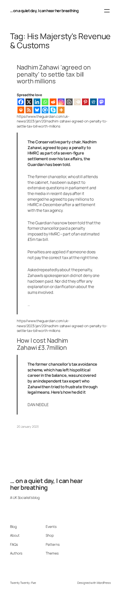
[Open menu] (107, 11)
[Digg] (93, 101)
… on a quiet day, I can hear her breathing (44, 10)
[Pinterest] (85, 101)
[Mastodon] (101, 101)
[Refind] (45, 110)
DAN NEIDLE (38, 404)
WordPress (104, 583)
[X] (29, 101)
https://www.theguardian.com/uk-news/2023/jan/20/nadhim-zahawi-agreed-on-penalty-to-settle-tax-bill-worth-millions (62, 121)
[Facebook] (20, 101)
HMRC (33, 204)
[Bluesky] (37, 110)
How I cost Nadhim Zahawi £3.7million (42, 343)
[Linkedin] (37, 101)
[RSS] (29, 110)
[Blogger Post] (69, 101)
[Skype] (53, 110)
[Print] (20, 110)
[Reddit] (53, 101)
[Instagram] (61, 101)
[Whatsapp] (45, 101)
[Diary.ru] (77, 101)
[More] (61, 110)
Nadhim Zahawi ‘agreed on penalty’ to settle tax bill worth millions (54, 74)
